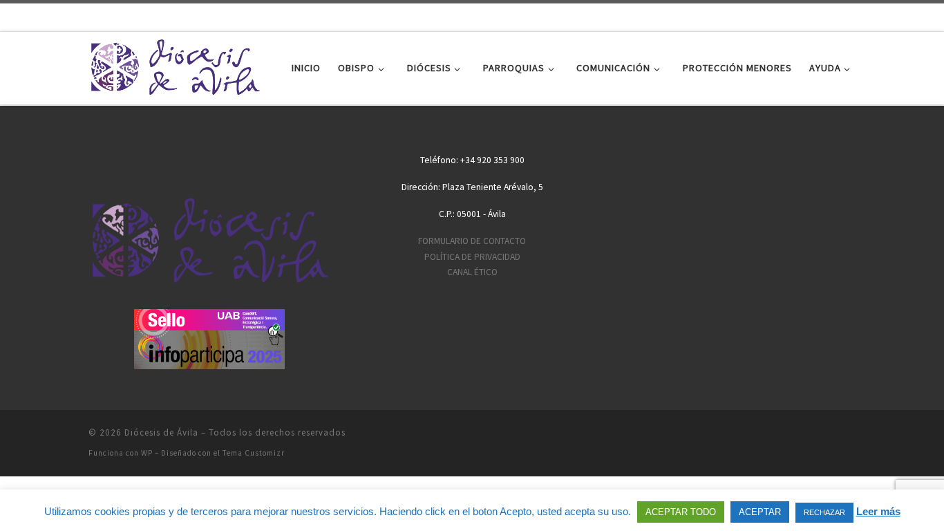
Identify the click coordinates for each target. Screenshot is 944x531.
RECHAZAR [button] (824, 512)
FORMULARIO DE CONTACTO (472, 241)
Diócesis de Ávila (161, 432)
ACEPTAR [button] (760, 512)
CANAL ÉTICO (472, 272)
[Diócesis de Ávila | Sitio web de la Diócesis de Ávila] (174, 65)
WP (147, 453)
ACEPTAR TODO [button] (680, 512)
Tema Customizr (254, 453)
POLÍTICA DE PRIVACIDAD (472, 257)
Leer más (878, 511)
